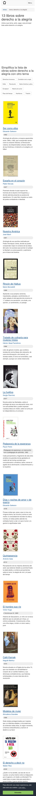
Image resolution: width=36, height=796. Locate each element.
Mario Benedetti (9, 287)
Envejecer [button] (6, 89)
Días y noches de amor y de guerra (17, 501)
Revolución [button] (12, 84)
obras (5, 9)
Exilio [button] (4, 84)
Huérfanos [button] (19, 93)
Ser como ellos (10, 128)
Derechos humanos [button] (9, 79)
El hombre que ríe (12, 606)
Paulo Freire (7, 446)
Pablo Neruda (8, 183)
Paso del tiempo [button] (7, 93)
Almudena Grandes (10, 714)
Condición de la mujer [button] (24, 79)
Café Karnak (9, 657)
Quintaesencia (10, 555)
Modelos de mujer (12, 711)
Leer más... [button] (22, 787)
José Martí (7, 234)
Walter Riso (7, 765)
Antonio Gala (8, 558)
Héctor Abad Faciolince (12, 343)
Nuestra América (11, 231)
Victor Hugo (7, 609)
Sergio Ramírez (9, 395)
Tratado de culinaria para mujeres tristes (15, 338)
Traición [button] (28, 93)
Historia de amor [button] (17, 89)
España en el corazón (14, 180)
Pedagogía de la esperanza (17, 443)
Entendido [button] (18, 792)
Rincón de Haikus (12, 283)
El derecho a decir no (13, 762)
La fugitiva (8, 392)
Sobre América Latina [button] (25, 84)
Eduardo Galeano (9, 131)
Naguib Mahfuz (8, 660)
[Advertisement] (18, 46)
